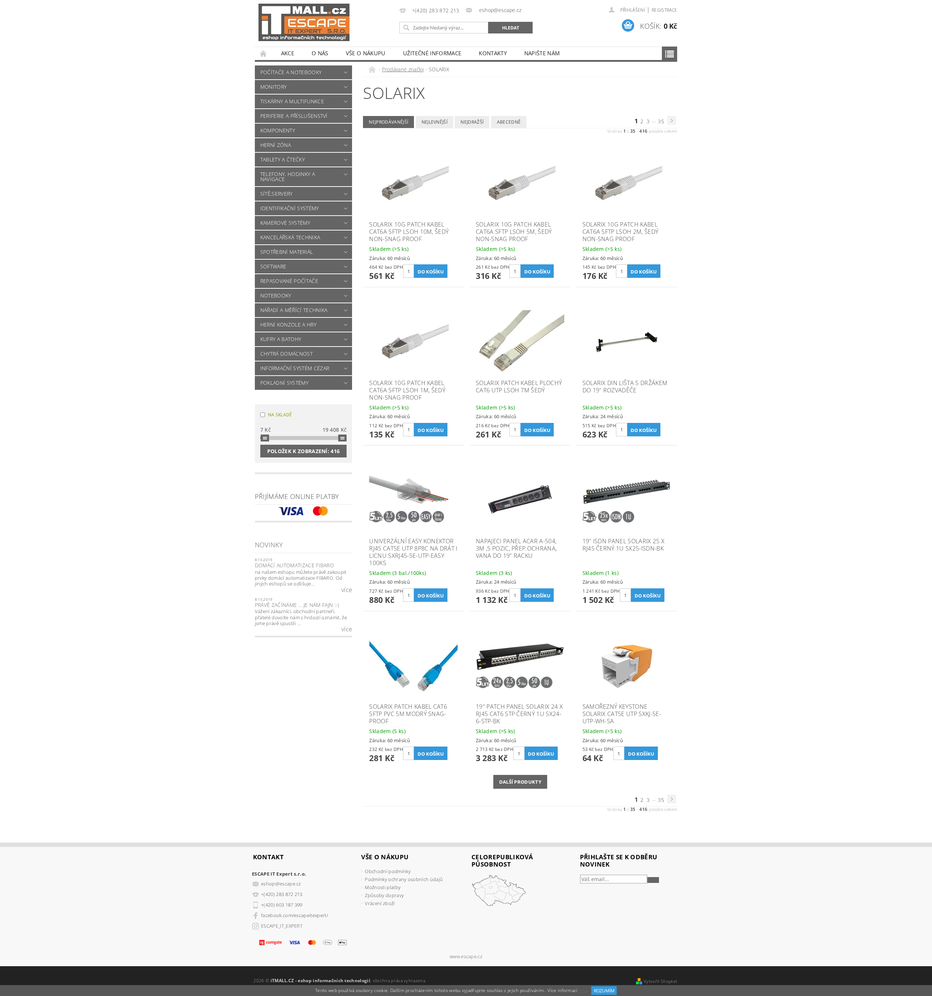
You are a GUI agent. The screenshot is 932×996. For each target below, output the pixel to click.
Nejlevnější (435, 122)
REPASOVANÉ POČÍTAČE (289, 280)
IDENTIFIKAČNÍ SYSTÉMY (289, 208)
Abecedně (509, 122)
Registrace (664, 10)
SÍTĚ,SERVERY (276, 193)
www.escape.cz (466, 956)
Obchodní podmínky (387, 871)
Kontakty (493, 53)
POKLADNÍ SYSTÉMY (284, 382)
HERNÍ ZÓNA (275, 144)
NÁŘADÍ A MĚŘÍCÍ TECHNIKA (294, 310)
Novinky (269, 544)
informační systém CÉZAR (294, 368)
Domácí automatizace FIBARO (294, 565)
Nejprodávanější (388, 122)
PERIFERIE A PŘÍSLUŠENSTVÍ (294, 115)
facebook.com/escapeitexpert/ (294, 915)
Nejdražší (472, 122)
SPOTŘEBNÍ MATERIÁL (286, 251)
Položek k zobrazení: (303, 451)
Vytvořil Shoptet (660, 981)
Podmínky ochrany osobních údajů (404, 879)
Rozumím (604, 991)
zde (583, 991)
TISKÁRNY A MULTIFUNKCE (292, 101)
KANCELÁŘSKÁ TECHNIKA (290, 237)
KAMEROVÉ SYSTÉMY (285, 222)
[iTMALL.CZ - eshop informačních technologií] (304, 22)
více (346, 590)
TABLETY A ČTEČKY (282, 159)
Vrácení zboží (380, 903)
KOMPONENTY (277, 130)
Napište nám (542, 53)
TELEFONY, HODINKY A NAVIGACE (287, 177)
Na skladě (280, 415)
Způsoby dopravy (384, 895)
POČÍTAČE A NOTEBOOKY (290, 72)
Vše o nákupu (366, 53)
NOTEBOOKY (275, 295)
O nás (320, 53)
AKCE (287, 53)
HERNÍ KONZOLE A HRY (288, 324)
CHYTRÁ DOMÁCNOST (286, 353)
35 (661, 121)
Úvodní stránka (263, 53)
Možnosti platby (382, 887)
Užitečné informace (432, 53)
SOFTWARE (273, 266)
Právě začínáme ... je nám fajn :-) (297, 604)
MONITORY (273, 86)
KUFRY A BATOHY (280, 339)
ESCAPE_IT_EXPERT (282, 926)
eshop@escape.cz (281, 883)
